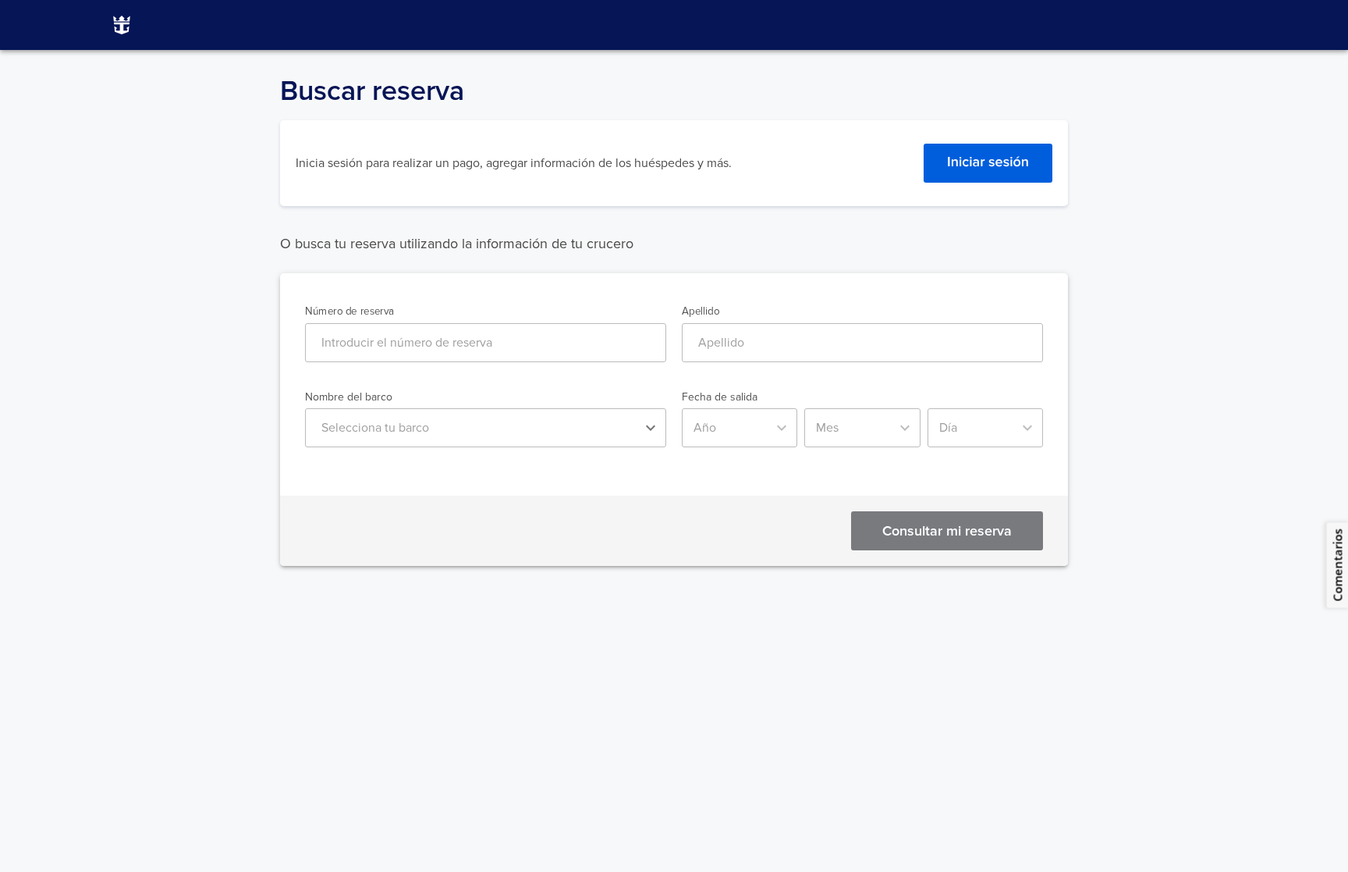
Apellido (700, 312)
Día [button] (948, 428)
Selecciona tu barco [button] (375, 428)
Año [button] (705, 428)
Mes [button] (827, 428)
